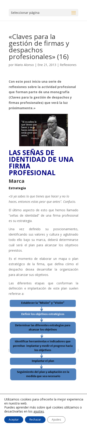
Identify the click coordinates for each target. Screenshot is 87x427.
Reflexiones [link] (68, 65)
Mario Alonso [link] (24, 65)
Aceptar (14, 419)
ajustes (38, 411)
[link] (43, 130)
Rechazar (35, 419)
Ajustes (56, 419)
